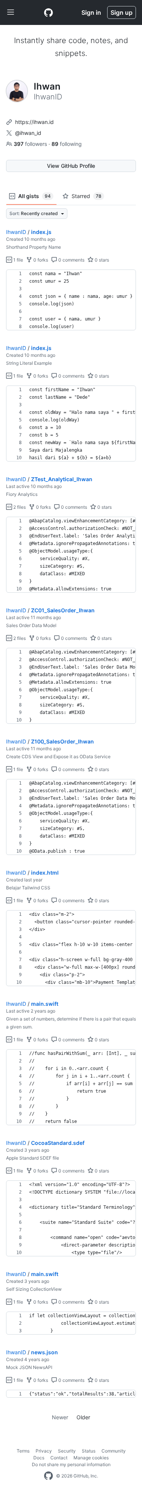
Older (83, 1417)
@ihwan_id (28, 133)
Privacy (44, 1451)
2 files (19, 507)
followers (31, 144)
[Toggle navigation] (10, 12)
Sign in (91, 12)
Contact (58, 1457)
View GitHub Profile (71, 166)
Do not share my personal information (71, 1464)
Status (88, 1451)
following (66, 144)
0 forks (40, 260)
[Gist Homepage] (48, 12)
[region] (71, 300)
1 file (17, 260)
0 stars (101, 260)
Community (113, 1451)
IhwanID (16, 232)
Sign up (122, 12)
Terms (23, 1451)
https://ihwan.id (34, 122)
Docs (38, 1457)
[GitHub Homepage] (48, 1476)
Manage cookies (91, 1457)
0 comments (70, 260)
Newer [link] (60, 1417)
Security (67, 1451)
